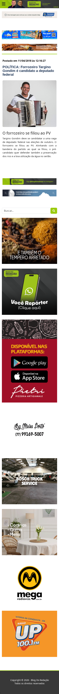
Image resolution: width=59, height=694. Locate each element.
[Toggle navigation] (3, 4)
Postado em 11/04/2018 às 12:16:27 (24, 60)
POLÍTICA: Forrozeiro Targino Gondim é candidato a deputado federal (28, 70)
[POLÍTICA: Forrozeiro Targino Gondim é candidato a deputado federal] (29, 103)
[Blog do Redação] (29, 4)
